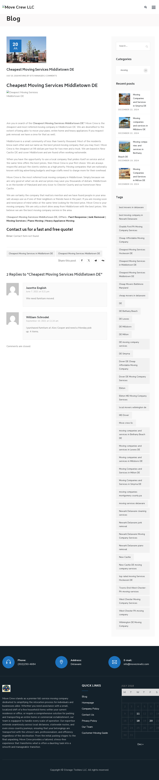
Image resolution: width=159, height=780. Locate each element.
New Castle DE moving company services (130, 566)
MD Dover (124, 415)
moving (22, 76)
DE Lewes (124, 318)
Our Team (87, 727)
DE (120, 303)
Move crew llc (126, 422)
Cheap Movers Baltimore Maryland (131, 286)
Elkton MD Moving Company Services (133, 397)
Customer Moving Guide (95, 733)
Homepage (88, 702)
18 (138, 721)
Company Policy (90, 708)
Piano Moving (35, 221)
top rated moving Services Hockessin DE (132, 578)
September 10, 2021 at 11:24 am (42, 320)
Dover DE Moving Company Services (132, 378)
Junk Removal (97, 217)
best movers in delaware (131, 207)
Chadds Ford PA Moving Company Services (130, 228)
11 (138, 713)
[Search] (145, 7)
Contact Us (88, 714)
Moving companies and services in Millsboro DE (131, 459)
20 (151, 721)
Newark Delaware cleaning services (132, 513)
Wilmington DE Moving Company (130, 624)
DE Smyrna (124, 353)
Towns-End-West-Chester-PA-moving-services (132, 589)
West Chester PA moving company (131, 612)
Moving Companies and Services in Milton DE (130, 470)
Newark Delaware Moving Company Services (132, 536)
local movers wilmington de (132, 407)
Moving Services (16, 221)
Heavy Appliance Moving (60, 221)
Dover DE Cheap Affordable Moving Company (128, 365)
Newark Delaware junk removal (130, 524)
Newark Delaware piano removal (131, 547)
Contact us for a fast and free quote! (40, 230)
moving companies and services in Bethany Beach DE (132, 434)
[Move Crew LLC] (18, 7)
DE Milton (124, 334)
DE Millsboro (125, 326)
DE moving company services (129, 344)
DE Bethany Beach (128, 311)
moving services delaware (132, 503)
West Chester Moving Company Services (129, 601)
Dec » (140, 744)
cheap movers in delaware (132, 295)
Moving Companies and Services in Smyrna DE (130, 482)
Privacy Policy (89, 721)
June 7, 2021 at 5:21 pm (37, 291)
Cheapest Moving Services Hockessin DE (132, 251)
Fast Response (77, 217)
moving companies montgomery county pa (130, 493)
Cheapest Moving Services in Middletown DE (31, 253)
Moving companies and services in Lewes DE (130, 447)
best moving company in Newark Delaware (131, 217)
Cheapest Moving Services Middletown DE (79, 253)
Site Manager (37, 76)
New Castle (125, 557)
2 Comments (50, 76)
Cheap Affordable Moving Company (131, 240)
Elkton (122, 388)
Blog (84, 696)
